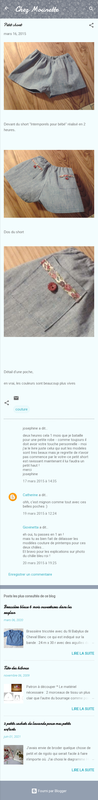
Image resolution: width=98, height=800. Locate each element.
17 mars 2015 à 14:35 (39, 481)
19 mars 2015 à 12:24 (39, 513)
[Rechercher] (91, 9)
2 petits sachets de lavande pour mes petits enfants (37, 726)
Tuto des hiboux (16, 668)
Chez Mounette (37, 9)
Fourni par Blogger (52, 791)
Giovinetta (31, 527)
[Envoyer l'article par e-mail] (16, 400)
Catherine (30, 495)
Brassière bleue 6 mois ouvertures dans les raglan (38, 610)
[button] (91, 26)
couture (21, 409)
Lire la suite (83, 653)
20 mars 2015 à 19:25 (39, 563)
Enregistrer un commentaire (30, 574)
